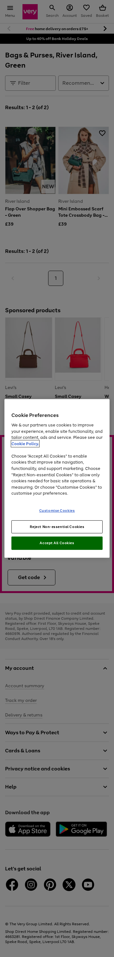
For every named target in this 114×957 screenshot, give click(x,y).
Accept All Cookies (57, 542)
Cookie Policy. (25, 444)
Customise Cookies (57, 510)
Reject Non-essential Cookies (57, 526)
